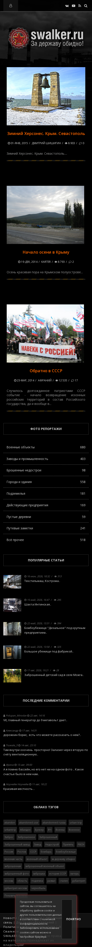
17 (76, 380)
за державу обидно (63, 859)
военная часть (13, 859)
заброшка (39, 873)
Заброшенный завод (17, 844)
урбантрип (78, 880)
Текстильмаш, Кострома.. (42, 581)
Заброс (8, 837)
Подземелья (46, 493)
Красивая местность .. (19, 789)
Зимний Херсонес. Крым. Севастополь (46, 133)
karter (46, 262)
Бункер (39, 829)
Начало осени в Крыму (46, 252)
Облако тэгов (46, 807)
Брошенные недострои (46, 470)
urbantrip (10, 829)
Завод (37, 844)
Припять (68, 844)
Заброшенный (48, 837)
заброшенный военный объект (44, 866)
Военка (60, 829)
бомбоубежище (66, 851)
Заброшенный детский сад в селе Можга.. (54, 675)
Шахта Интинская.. (37, 604)
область (22, 880)
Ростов (21, 851)
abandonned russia (54, 822)
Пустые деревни (46, 517)
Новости (10, 918)
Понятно (69, 919)
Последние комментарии (46, 700)
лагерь (74, 873)
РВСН (81, 844)
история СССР (57, 873)
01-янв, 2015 (19, 143)
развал (51, 880)
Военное (74, 829)
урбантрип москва (15, 888)
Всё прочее (46, 540)
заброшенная (12, 866)
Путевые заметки (46, 528)
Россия (8, 851)
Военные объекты (46, 447)
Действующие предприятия (46, 505)
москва (8, 880)
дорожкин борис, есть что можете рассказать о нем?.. (42, 735)
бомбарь (46, 851)
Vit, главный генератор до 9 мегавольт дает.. (35, 720)
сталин (64, 880)
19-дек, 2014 (29, 262)
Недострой (52, 844)
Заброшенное (26, 837)
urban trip (76, 822)
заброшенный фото (16, 873)
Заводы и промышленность (46, 459)
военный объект (37, 859)
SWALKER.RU (13, 936)
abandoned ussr (28, 822)
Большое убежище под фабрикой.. (48, 651)
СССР (33, 851)
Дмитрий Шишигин (46, 143)
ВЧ (49, 829)
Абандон (25, 829)
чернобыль (38, 888)
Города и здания (46, 482)
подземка (37, 880)
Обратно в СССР (46, 370)
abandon (9, 822)
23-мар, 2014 (25, 380)
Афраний (45, 380)
